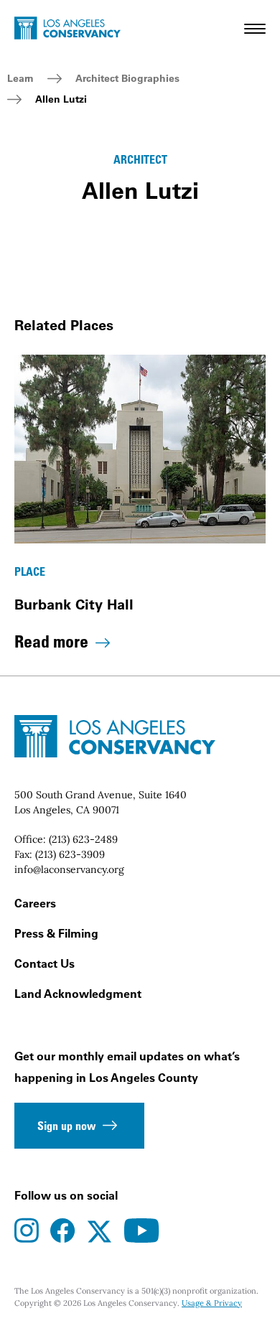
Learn (20, 78)
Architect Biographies (127, 78)
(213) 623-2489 (83, 839)
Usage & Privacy (212, 1303)
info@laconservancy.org (69, 869)
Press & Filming (56, 933)
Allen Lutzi (61, 99)
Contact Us (44, 963)
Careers (35, 903)
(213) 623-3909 (70, 854)
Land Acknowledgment (77, 993)
